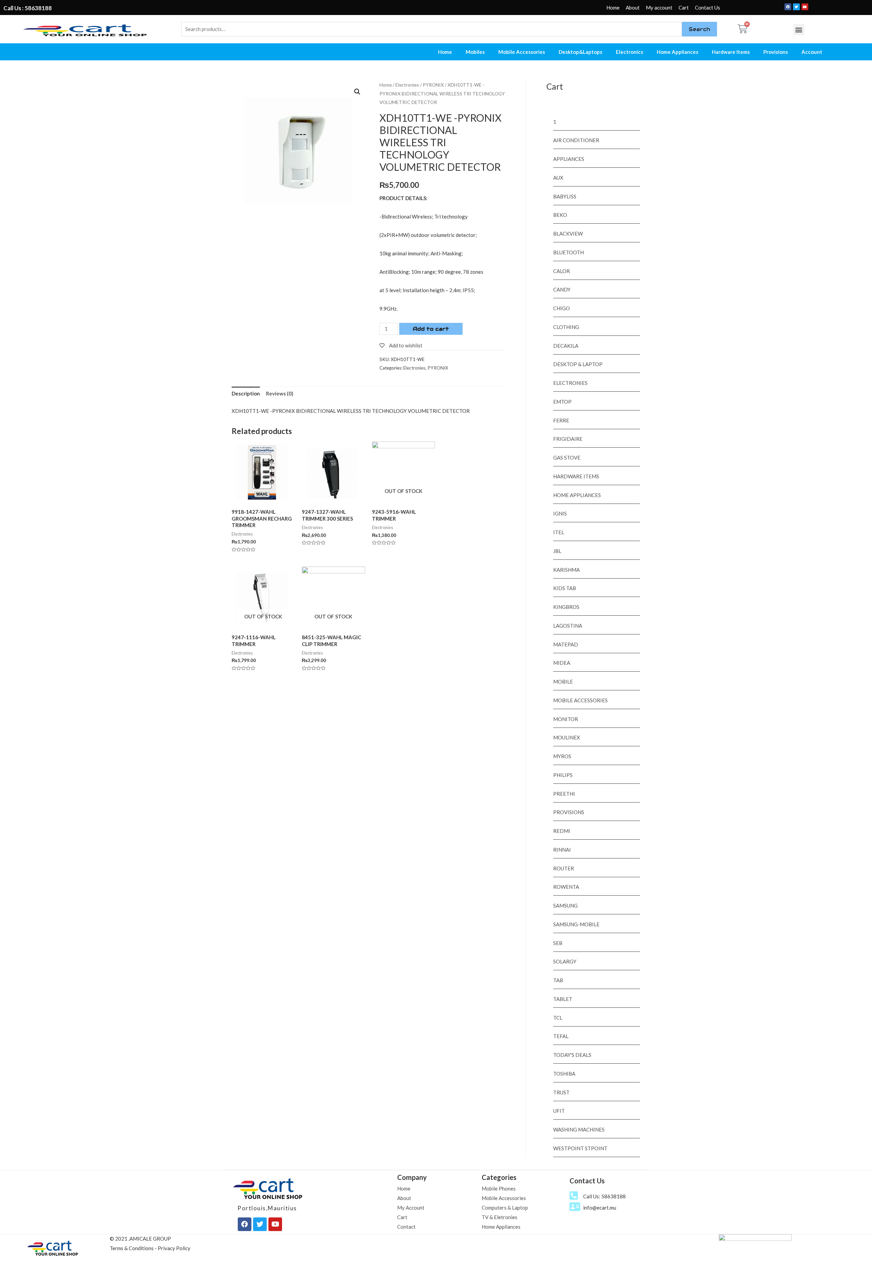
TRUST (561, 1092)
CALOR (561, 271)
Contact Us (707, 7)
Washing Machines (579, 1129)
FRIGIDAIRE (567, 439)
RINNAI (562, 850)
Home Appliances (677, 52)
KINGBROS (566, 607)
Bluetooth (568, 252)
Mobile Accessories (521, 52)
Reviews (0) (279, 393)
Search (699, 29)
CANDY (562, 289)
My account (659, 7)
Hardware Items (731, 52)
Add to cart (431, 329)
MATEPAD (565, 644)
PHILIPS (563, 775)
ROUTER (563, 868)
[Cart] (742, 28)
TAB (558, 980)
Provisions (775, 52)
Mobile (563, 681)
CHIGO (561, 308)
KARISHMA (566, 570)
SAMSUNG (565, 905)
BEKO (560, 215)
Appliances (568, 159)
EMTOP (562, 402)
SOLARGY (564, 961)
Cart (684, 7)
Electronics (629, 52)
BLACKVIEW (568, 233)
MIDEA (561, 663)
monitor (565, 719)
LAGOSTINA (567, 626)
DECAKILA (565, 346)
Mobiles (475, 52)
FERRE (561, 420)
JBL (557, 551)
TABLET (562, 999)
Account (811, 52)
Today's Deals (572, 1055)
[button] (799, 29)
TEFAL (561, 1036)
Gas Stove (566, 457)
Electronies (407, 85)
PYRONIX (433, 85)
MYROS (562, 756)
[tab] (246, 394)
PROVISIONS (568, 812)
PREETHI (564, 794)
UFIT (559, 1111)
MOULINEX (566, 737)
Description (246, 393)
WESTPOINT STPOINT (580, 1148)
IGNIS (560, 513)
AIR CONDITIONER (576, 140)
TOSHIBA (564, 1073)
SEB (557, 943)
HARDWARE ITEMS (576, 476)
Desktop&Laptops (580, 52)
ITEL (558, 532)
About (633, 7)
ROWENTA (566, 887)
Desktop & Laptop (578, 364)
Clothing (566, 327)
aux (558, 178)
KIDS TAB (564, 588)
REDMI (561, 831)
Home (613, 7)
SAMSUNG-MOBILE (576, 924)
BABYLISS (564, 196)
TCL (557, 1018)
